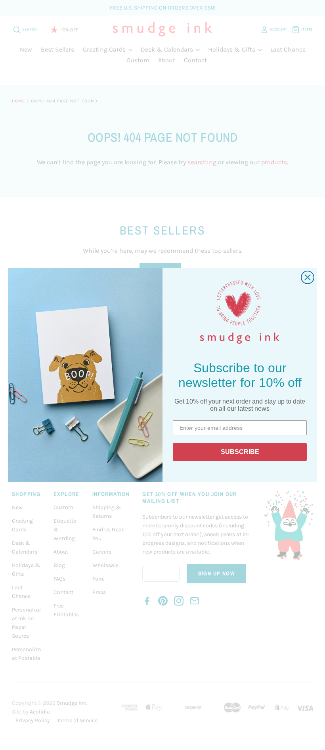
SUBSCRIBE (240, 451)
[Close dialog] (307, 277)
